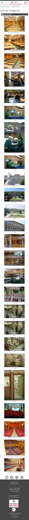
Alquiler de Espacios (13, 497)
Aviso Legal (14, 515)
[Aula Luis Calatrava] (14, 42)
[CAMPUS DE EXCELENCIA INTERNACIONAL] (13, 505)
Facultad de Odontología (15, 4)
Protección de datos (14, 516)
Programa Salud (14, 491)
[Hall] (14, 240)
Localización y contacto (14, 514)
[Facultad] (14, 178)
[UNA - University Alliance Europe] (14, 509)
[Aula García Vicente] (14, 60)
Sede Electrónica (14, 482)
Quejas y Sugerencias (14, 495)
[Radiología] (14, 360)
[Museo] (14, 311)
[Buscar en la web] (27, 2)
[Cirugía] (14, 112)
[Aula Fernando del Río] (14, 24)
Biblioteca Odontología (14, 489)
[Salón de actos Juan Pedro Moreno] (14, 429)
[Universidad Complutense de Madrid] (14, 2)
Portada (3, 6)
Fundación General (14, 483)
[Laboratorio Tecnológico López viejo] (14, 294)
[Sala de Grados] (14, 410)
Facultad (8, 6)
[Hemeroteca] (14, 276)
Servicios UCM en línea (14, 488)
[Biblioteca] (14, 79)
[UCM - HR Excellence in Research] (13, 501)
